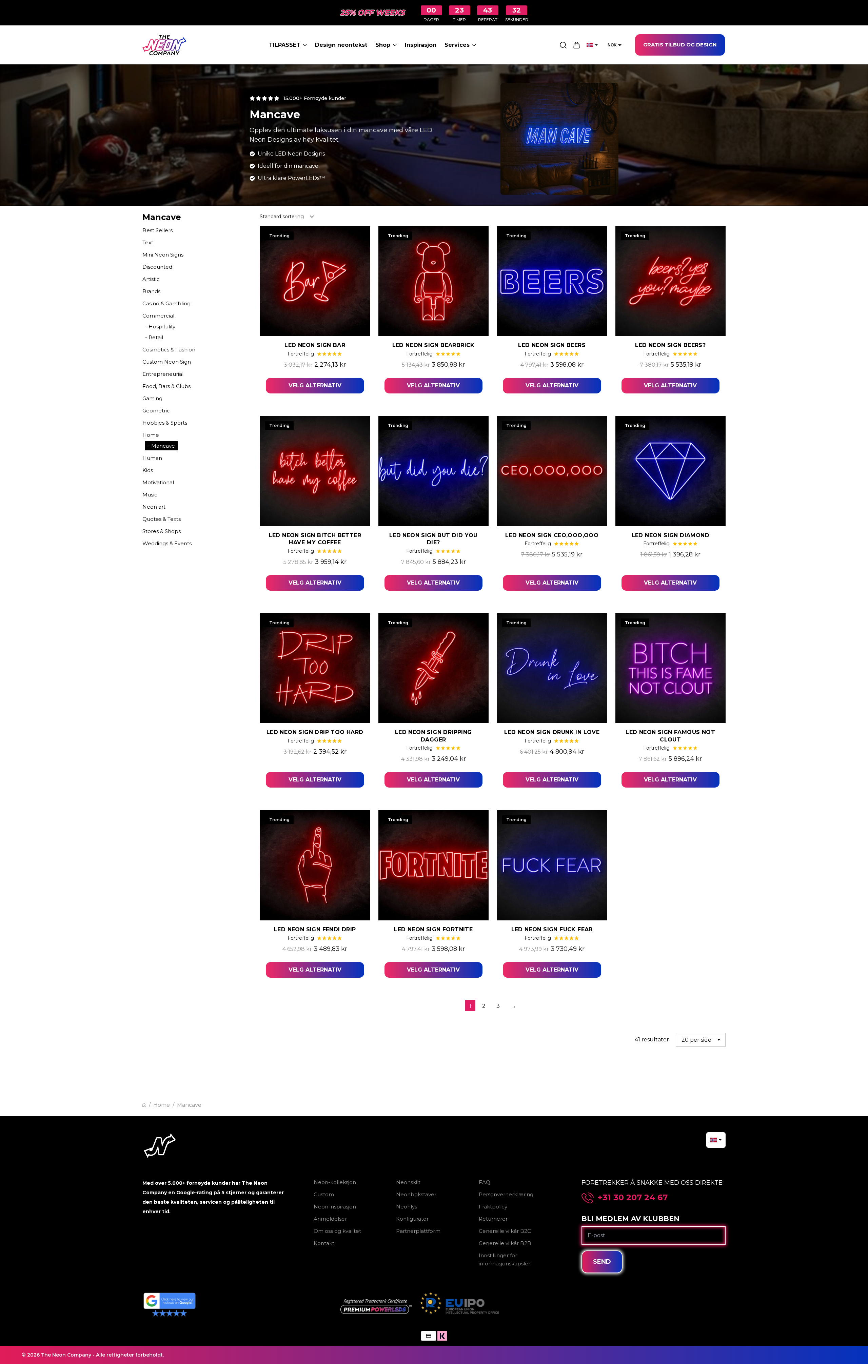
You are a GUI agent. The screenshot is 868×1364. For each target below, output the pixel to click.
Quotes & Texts (161, 519)
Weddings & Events (167, 543)
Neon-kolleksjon (335, 1182)
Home (150, 435)
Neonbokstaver (416, 1194)
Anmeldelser (330, 1219)
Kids (147, 470)
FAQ (484, 1182)
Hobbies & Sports (164, 423)
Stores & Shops (161, 531)
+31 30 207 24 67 (633, 1197)
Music (149, 494)
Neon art (153, 507)
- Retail (154, 337)
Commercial (158, 315)
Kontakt (324, 1243)
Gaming (152, 398)
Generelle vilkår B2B (505, 1243)
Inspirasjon (420, 45)
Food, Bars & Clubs (166, 386)
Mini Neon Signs (162, 254)
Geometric (156, 410)
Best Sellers (157, 230)
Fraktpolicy (493, 1206)
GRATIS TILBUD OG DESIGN (680, 44)
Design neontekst (341, 45)
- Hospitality (160, 326)
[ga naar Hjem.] (144, 1105)
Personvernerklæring (506, 1194)
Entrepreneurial (162, 374)
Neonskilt (408, 1182)
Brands (151, 291)
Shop (382, 45)
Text (147, 242)
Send (602, 1261)
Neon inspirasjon (335, 1206)
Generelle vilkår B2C (505, 1231)
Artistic (151, 279)
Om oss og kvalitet (337, 1231)
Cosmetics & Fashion (168, 349)
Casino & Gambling (166, 303)
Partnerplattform (418, 1231)
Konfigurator (412, 1219)
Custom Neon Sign (166, 362)
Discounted (157, 267)
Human (152, 458)
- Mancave (161, 446)
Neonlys (406, 1206)
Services (457, 45)
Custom (324, 1194)
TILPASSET (284, 45)
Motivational (158, 482)
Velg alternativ (315, 385)
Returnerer (493, 1219)
